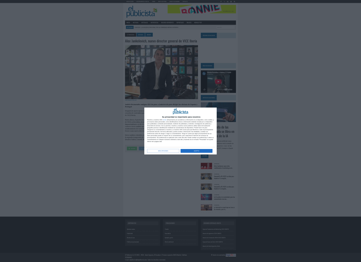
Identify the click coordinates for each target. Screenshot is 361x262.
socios (165, 119)
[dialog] (180, 131)
